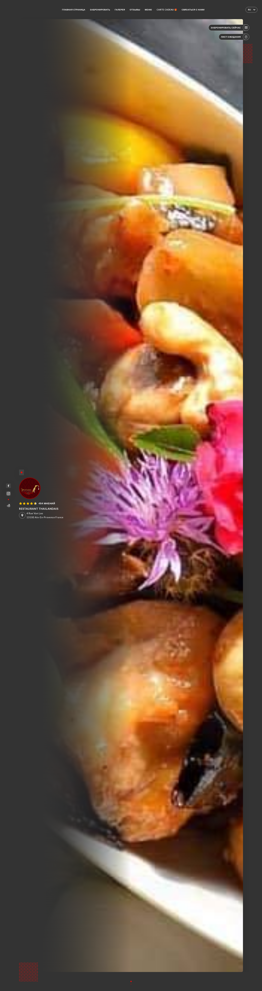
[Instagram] (8, 493)
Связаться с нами (193, 9)
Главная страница (73, 9)
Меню (148, 9)
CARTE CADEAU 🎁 (167, 9)
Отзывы (135, 9)
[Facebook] (8, 485)
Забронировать (100, 9)
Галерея (120, 9)
